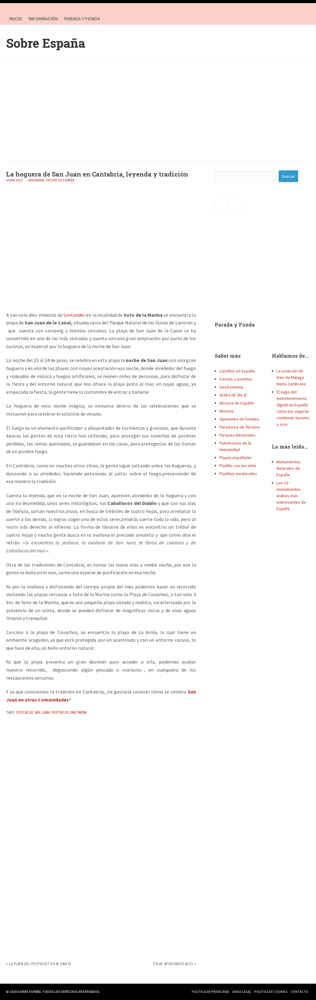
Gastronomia (231, 387)
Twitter (303, 18)
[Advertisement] (158, 111)
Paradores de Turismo (239, 427)
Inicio (15, 18)
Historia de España (236, 403)
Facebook (291, 18)
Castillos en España (237, 371)
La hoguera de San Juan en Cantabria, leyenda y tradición (97, 174)
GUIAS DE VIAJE (233, 395)
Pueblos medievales (238, 473)
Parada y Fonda (235, 324)
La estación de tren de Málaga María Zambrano (291, 377)
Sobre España (45, 43)
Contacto (299, 992)
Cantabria (35, 180)
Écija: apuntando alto (173, 964)
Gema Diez (14, 180)
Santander (74, 315)
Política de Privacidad (210, 992)
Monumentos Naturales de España (288, 468)
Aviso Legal (241, 992)
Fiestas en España (60, 180)
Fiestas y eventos (235, 379)
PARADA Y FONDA (82, 18)
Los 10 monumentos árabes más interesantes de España (291, 495)
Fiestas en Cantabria (69, 712)
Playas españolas (235, 457)
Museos (226, 411)
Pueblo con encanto (237, 465)
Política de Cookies (271, 992)
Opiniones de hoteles (239, 419)
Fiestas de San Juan (33, 712)
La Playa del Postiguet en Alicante (40, 964)
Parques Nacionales (237, 435)
